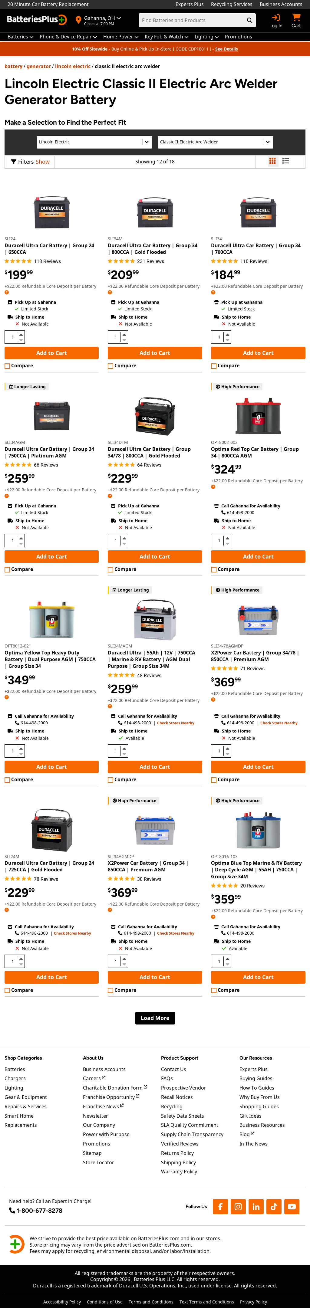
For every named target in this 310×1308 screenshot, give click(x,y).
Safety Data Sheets (182, 1116)
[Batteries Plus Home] (38, 20)
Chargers (15, 1078)
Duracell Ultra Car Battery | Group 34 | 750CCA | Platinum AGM (49, 452)
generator (39, 66)
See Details (226, 49)
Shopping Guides (259, 1106)
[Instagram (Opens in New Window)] (238, 1206)
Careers (92, 1078)
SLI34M (115, 238)
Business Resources (262, 1125)
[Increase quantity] (21, 334)
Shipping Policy (178, 1162)
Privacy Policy (253, 1302)
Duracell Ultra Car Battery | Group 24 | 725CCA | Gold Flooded (49, 866)
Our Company (99, 1125)
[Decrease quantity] (21, 339)
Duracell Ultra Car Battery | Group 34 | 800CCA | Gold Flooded (152, 248)
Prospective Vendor (183, 1087)
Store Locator (98, 1162)
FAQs (167, 1078)
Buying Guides (255, 1078)
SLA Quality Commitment (189, 1125)
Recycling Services (231, 4)
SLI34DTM (118, 442)
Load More (155, 1017)
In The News (253, 1143)
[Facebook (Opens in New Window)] (220, 1206)
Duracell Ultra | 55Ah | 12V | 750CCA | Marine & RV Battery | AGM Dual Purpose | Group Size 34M (151, 659)
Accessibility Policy (62, 1302)
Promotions (96, 1143)
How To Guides (256, 1087)
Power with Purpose (106, 1134)
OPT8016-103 (224, 856)
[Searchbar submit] (250, 20)
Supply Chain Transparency (192, 1134)
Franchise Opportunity (109, 1097)
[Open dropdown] (7, 292)
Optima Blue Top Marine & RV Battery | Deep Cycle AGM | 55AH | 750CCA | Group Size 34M (256, 870)
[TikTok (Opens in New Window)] (274, 1206)
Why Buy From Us (259, 1097)
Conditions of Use (105, 1302)
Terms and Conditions (151, 1302)
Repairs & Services (26, 1106)
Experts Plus (190, 4)
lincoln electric (73, 66)
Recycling (172, 1106)
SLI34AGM (15, 442)
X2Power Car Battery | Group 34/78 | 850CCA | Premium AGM (255, 656)
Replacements (21, 1125)
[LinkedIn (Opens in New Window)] (256, 1206)
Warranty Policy (179, 1171)
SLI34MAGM (120, 646)
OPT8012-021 (18, 646)
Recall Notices (177, 1097)
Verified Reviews (180, 1143)
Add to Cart (51, 352)
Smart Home (19, 1116)
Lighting (14, 1087)
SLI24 (10, 238)
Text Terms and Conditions (207, 1302)
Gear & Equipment (26, 1097)
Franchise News (101, 1106)
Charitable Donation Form (113, 1087)
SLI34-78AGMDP (227, 646)
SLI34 (216, 238)
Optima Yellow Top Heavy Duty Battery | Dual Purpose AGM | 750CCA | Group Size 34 (50, 659)
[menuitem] (21, 36)
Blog (245, 1134)
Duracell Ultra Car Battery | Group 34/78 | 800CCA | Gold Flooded (149, 452)
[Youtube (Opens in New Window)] (291, 1206)
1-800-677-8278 (39, 1210)
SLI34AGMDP (121, 856)
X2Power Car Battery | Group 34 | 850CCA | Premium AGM (148, 866)
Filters (26, 161)
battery (13, 66)
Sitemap (92, 1153)
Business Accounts (281, 4)
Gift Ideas (250, 1116)
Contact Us (173, 1069)
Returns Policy (177, 1153)
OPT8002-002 (224, 442)
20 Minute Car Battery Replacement (48, 4)
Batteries (15, 1069)
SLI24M (12, 856)
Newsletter (95, 1116)
